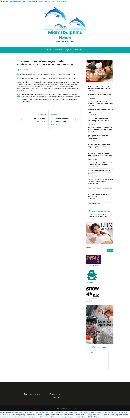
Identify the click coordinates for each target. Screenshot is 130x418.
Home (49, 50)
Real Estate (79, 50)
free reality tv (54, 397)
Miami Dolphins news (65, 35)
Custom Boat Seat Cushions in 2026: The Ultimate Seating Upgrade (100, 180)
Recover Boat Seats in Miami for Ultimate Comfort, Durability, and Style (100, 155)
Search (88, 247)
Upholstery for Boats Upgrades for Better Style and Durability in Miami (100, 128)
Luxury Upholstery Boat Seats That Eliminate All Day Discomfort (100, 163)
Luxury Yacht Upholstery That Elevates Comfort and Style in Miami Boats (98, 120)
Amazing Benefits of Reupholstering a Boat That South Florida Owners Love (100, 111)
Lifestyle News (112, 412)
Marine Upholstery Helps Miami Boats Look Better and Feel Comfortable (98, 136)
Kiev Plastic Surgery (59, 1)
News (105, 417)
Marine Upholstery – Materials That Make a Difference (100, 203)
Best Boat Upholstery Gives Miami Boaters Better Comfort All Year (99, 95)
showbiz (89, 301)
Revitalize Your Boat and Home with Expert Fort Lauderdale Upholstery (100, 188)
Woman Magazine (99, 412)
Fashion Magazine (56, 412)
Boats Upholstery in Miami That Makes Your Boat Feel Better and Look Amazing (99, 146)
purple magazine (92, 265)
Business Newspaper (15, 412)
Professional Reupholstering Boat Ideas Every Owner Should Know (99, 87)
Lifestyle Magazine (44, 1)
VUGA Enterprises (95, 214)
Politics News (30, 415)
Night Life (69, 50)
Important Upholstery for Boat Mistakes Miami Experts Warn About (100, 102)
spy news (89, 282)
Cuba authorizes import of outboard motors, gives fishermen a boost (60, 120)
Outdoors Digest (39, 118)
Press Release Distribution (17, 1)
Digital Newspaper (70, 412)
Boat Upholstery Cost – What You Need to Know (99, 195)
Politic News (123, 412)
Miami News (58, 50)
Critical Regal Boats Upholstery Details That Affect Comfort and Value (99, 172)
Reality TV (31, 1)
